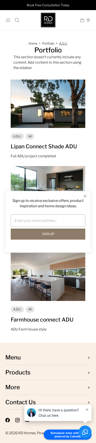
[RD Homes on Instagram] (20, 420)
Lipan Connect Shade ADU (44, 146)
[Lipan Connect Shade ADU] (48, 104)
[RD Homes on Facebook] (10, 420)
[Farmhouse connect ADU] (48, 277)
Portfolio (48, 43)
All (30, 136)
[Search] (17, 20)
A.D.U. (63, 43)
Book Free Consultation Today (48, 5)
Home (33, 43)
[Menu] (8, 20)
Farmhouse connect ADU (42, 319)
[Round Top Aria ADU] (48, 190)
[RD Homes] (48, 20)
